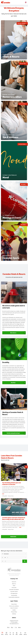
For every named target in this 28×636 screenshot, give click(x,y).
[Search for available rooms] (24, 561)
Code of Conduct (14, 608)
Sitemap (14, 613)
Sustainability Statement (14, 597)
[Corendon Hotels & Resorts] (5, 2)
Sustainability (14, 595)
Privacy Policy (14, 611)
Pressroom (14, 587)
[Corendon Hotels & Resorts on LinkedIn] (12, 627)
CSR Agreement (14, 593)
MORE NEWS (13, 536)
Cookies (14, 610)
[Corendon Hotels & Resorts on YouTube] (19, 627)
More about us (13, 332)
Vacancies (14, 581)
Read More (13, 382)
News (14, 585)
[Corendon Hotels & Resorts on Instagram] (15, 627)
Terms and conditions (14, 606)
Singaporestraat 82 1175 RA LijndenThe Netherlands (14, 622)
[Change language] (26, 2)
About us (14, 583)
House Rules (14, 604)
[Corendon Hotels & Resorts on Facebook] (8, 627)
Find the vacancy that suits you (13, 433)
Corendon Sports (14, 591)
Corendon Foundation (14, 589)
